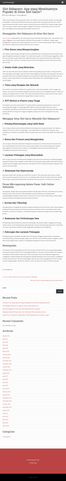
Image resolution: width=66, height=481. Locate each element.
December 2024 (7, 398)
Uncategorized (8, 269)
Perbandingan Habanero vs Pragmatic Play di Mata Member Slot (20, 306)
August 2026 (6, 336)
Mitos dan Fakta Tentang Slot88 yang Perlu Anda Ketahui (46, 280)
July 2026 (5, 339)
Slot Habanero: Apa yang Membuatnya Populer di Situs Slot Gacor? (30, 10)
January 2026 (6, 357)
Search (4, 288)
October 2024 (6, 404)
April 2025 (5, 385)
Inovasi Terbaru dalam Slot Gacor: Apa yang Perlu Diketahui (20, 277)
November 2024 (7, 401)
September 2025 (7, 370)
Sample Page (33, 463)
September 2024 (7, 407)
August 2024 (6, 410)
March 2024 (6, 426)
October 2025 (6, 367)
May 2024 (5, 419)
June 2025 (5, 379)
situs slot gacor (7, 38)
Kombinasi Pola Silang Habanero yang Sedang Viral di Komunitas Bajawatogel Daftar (26, 303)
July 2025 (5, 376)
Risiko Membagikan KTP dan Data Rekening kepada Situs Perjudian (21, 309)
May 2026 (5, 345)
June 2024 (5, 416)
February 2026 (7, 354)
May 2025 (5, 382)
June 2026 (5, 342)
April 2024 (5, 423)
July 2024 (5, 413)
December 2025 (7, 360)
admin (24, 15)
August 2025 (6, 373)
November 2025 (7, 364)
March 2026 (6, 351)
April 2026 (5, 348)
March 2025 (6, 388)
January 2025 (6, 395)
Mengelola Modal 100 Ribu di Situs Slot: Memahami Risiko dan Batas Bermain (24, 312)
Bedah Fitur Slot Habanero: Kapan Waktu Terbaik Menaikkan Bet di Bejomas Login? (26, 315)
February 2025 (7, 392)
